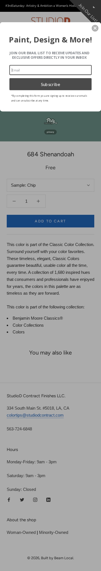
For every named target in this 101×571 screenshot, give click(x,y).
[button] (95, 28)
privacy (50, 132)
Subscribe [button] (50, 84)
